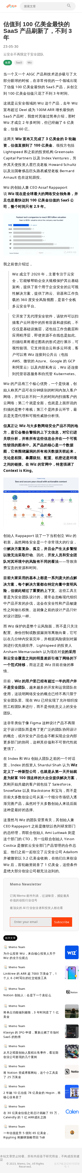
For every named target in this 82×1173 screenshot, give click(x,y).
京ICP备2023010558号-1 (66, 1165)
